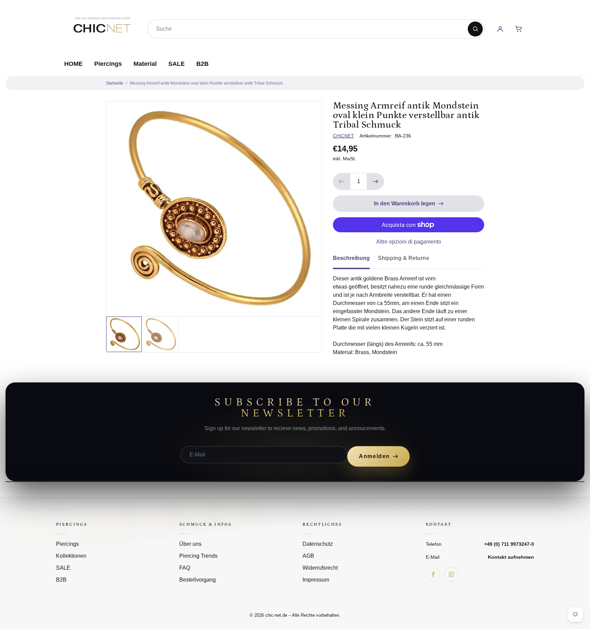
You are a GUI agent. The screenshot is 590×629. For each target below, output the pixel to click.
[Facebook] (433, 574)
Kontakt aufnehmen (511, 557)
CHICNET (343, 135)
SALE (176, 63)
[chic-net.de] (101, 28)
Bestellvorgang (197, 580)
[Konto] (500, 29)
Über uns (190, 544)
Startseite (114, 83)
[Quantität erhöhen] (375, 181)
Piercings (108, 63)
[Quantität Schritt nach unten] (341, 181)
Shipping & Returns (403, 258)
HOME (73, 63)
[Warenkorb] (518, 29)
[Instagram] (451, 574)
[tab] (355, 260)
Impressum (316, 580)
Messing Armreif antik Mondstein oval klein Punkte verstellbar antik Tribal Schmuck (206, 83)
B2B (202, 63)
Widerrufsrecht (320, 568)
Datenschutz (318, 544)
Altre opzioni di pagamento (408, 242)
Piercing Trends (198, 556)
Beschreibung (351, 258)
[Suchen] (475, 28)
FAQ (184, 568)
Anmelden (374, 456)
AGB (308, 556)
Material (145, 63)
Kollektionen (71, 556)
